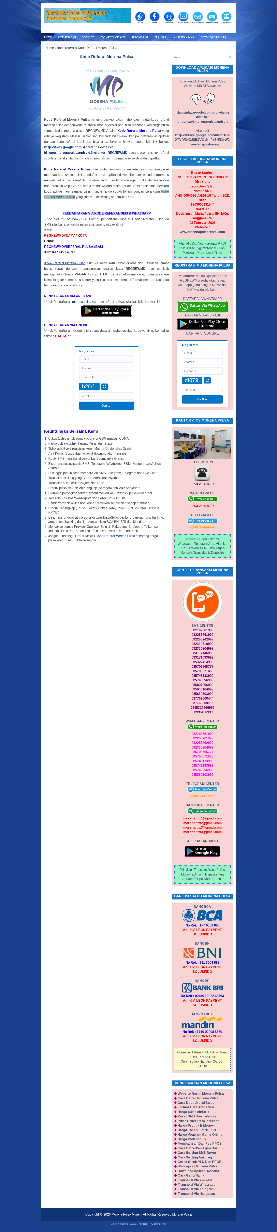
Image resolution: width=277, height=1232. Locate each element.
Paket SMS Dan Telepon (197, 1116)
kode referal (65, 48)
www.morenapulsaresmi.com (202, 232)
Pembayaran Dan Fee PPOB (200, 1143)
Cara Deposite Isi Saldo (196, 1102)
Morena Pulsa (182, 1214)
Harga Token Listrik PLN (197, 1130)
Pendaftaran (67, 37)
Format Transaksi (112, 37)
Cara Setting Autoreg (195, 1157)
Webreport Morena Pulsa (197, 1166)
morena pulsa (81, 301)
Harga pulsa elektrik (193, 1112)
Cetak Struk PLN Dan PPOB (200, 1162)
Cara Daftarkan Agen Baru (198, 1148)
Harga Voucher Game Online (200, 1134)
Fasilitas (160, 37)
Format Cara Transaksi (196, 1107)
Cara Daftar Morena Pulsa (198, 1098)
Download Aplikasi (214, 37)
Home (48, 37)
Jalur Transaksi (183, 37)
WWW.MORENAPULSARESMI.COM (148, 1224)
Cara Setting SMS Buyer (197, 1152)
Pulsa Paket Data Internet (198, 1121)
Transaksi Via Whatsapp (197, 1184)
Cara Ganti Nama (191, 1175)
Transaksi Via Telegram (196, 1189)
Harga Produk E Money (196, 1125)
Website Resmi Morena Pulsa (201, 1093)
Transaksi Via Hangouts (196, 1193)
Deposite (88, 37)
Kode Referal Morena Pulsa (106, 56)
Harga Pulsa (139, 37)
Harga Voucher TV (192, 1139)
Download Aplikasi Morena (198, 1171)
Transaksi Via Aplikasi (195, 1180)
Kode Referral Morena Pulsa (65, 219)
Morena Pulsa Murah (126, 1214)
